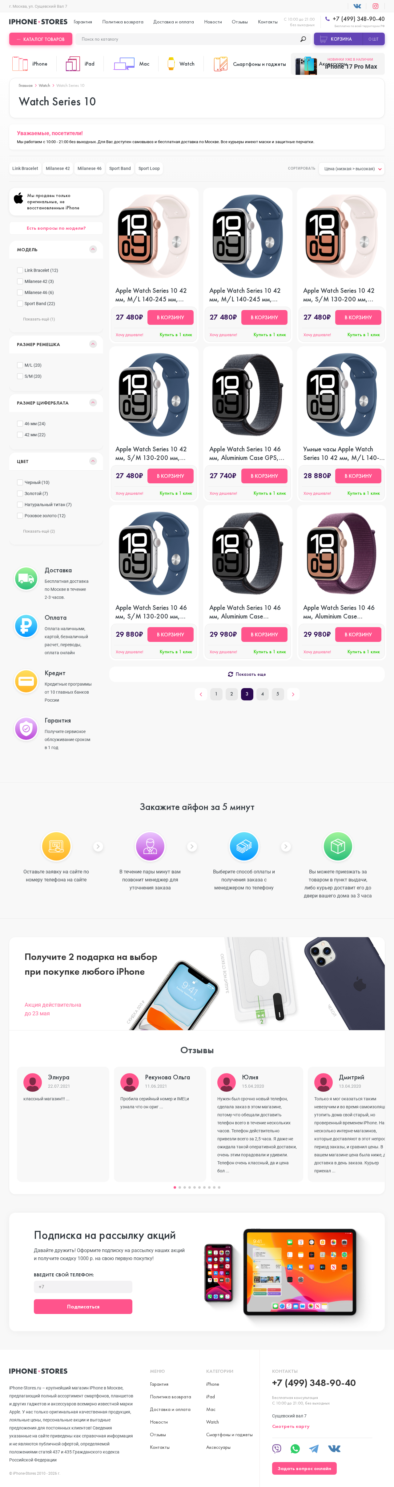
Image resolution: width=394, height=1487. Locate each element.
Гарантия (83, 21)
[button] (175, 1187)
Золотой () (36, 493)
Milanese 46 (90, 168)
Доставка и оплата (173, 21)
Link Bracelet (25, 168)
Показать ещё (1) (39, 319)
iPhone (212, 1384)
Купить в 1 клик (176, 334)
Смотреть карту (291, 1426)
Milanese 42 (58, 168)
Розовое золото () (45, 515)
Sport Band (120, 168)
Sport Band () (40, 303)
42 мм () (35, 434)
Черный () (37, 482)
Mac (210, 1409)
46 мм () (35, 423)
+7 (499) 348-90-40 (358, 18)
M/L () (33, 365)
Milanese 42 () (39, 281)
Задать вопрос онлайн (304, 1468)
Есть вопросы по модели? (56, 228)
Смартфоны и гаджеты (229, 1434)
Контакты (268, 21)
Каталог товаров (44, 39)
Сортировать (302, 169)
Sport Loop (149, 168)
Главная (26, 85)
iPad (210, 1396)
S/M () (33, 376)
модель (27, 249)
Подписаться (83, 1306)
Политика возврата (122, 21)
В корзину (170, 317)
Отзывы (240, 21)
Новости (213, 21)
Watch (44, 85)
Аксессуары (218, 1447)
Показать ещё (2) (39, 531)
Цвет (23, 461)
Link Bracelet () (41, 270)
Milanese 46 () (39, 292)
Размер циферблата (43, 403)
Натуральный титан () (48, 504)
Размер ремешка (38, 344)
